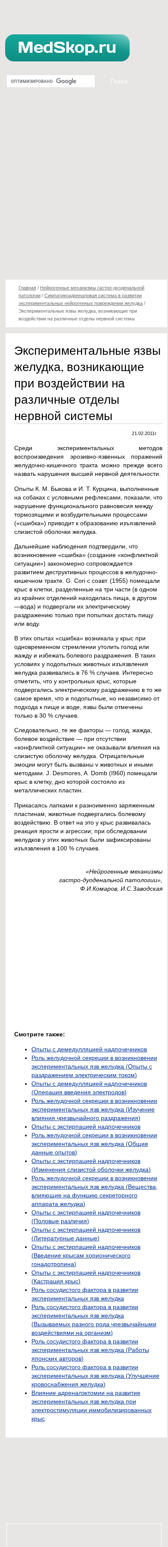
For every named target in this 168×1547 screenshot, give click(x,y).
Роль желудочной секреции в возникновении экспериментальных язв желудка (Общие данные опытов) (94, 1144)
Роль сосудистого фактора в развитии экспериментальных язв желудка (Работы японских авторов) (90, 1350)
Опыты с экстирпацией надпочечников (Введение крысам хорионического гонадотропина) (85, 1255)
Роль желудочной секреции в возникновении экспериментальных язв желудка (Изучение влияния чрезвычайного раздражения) (94, 1109)
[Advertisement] (84, 187)
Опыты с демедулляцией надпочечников (89, 1049)
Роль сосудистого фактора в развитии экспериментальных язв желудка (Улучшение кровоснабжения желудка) (95, 1376)
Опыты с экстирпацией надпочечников (85, 1126)
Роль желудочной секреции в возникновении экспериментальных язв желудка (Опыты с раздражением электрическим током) (94, 1066)
